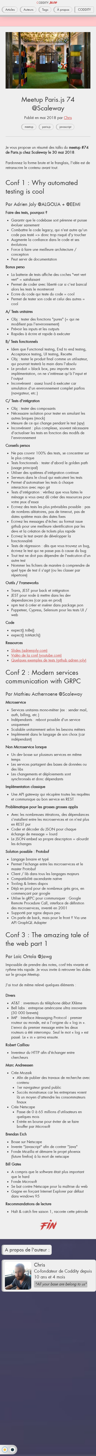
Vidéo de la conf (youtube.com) (36, 655)
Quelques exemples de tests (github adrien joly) (48, 660)
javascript (65, 127)
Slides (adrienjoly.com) (29, 650)
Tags (45, 10)
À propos (63, 10)
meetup (29, 127)
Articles (10, 10)
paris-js (46, 127)
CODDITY (84, 10)
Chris (68, 117)
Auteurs (28, 10)
